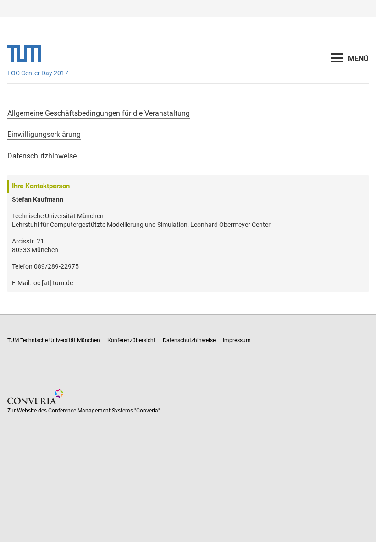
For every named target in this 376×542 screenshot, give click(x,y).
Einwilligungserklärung (44, 134)
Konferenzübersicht (131, 340)
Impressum (237, 340)
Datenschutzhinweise (42, 156)
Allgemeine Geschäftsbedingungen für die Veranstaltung (98, 113)
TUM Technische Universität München (53, 340)
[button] (358, 58)
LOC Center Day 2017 (37, 73)
